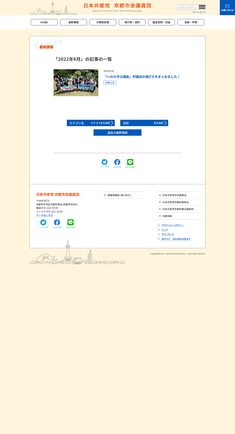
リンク (165, 229)
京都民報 (167, 216)
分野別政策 (102, 22)
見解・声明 (190, 22)
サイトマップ (199, 12)
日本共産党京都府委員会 (175, 202)
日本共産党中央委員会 (174, 195)
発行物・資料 (132, 22)
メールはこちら (44, 215)
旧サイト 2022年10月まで (176, 238)
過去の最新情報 (117, 132)
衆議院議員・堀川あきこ (119, 195)
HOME (44, 22)
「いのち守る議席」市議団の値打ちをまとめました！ (142, 76)
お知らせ (110, 82)
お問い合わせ (227, 10)
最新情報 (73, 22)
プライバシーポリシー (173, 225)
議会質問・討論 (161, 22)
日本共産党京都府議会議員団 (178, 209)
